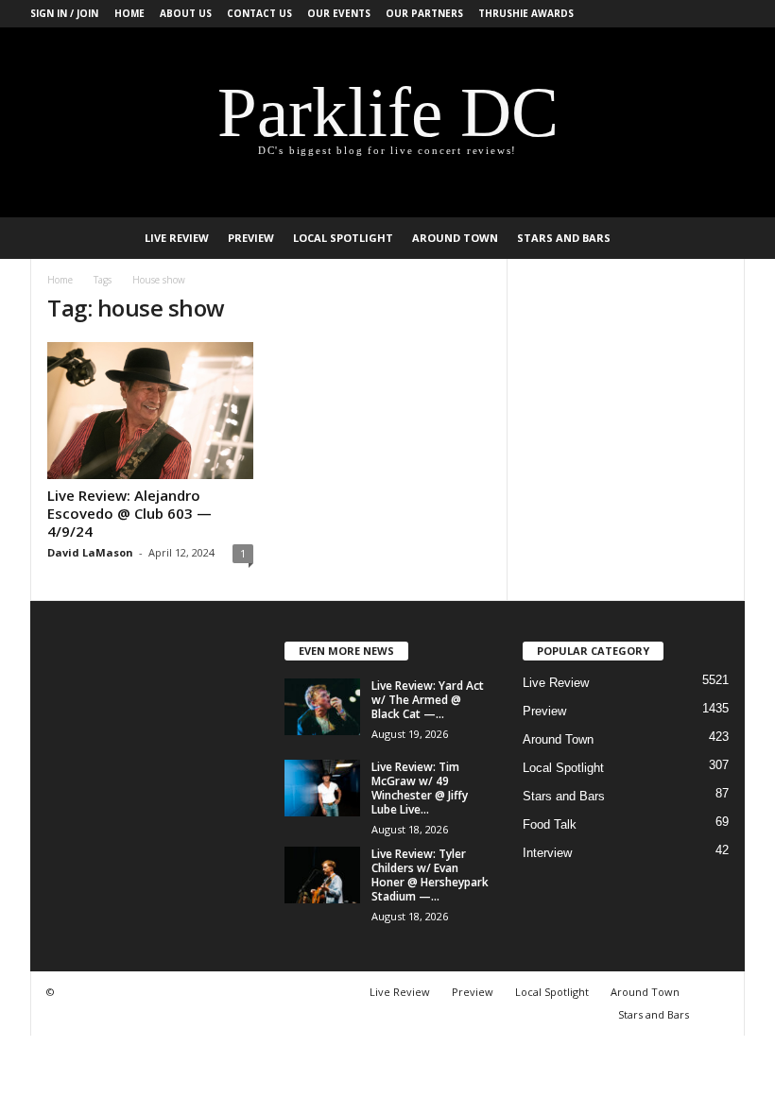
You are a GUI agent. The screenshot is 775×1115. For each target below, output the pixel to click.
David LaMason (90, 552)
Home (129, 13)
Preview (251, 238)
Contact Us (259, 13)
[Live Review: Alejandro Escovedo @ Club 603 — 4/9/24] (150, 410)
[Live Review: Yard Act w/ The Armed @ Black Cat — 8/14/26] (322, 706)
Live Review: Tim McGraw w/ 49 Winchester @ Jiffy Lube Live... (419, 788)
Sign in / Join (64, 13)
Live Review (177, 238)
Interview (547, 853)
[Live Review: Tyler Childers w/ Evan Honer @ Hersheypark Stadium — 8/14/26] (322, 875)
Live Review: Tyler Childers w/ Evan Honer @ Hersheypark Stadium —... (430, 875)
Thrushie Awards (526, 13)
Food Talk (550, 824)
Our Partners (424, 13)
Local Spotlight (343, 238)
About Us (186, 13)
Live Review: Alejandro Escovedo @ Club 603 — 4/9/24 (129, 513)
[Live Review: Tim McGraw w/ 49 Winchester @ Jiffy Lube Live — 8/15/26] (322, 788)
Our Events (338, 13)
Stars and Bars (564, 238)
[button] (716, 238)
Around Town (455, 238)
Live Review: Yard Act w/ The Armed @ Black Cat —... (427, 700)
